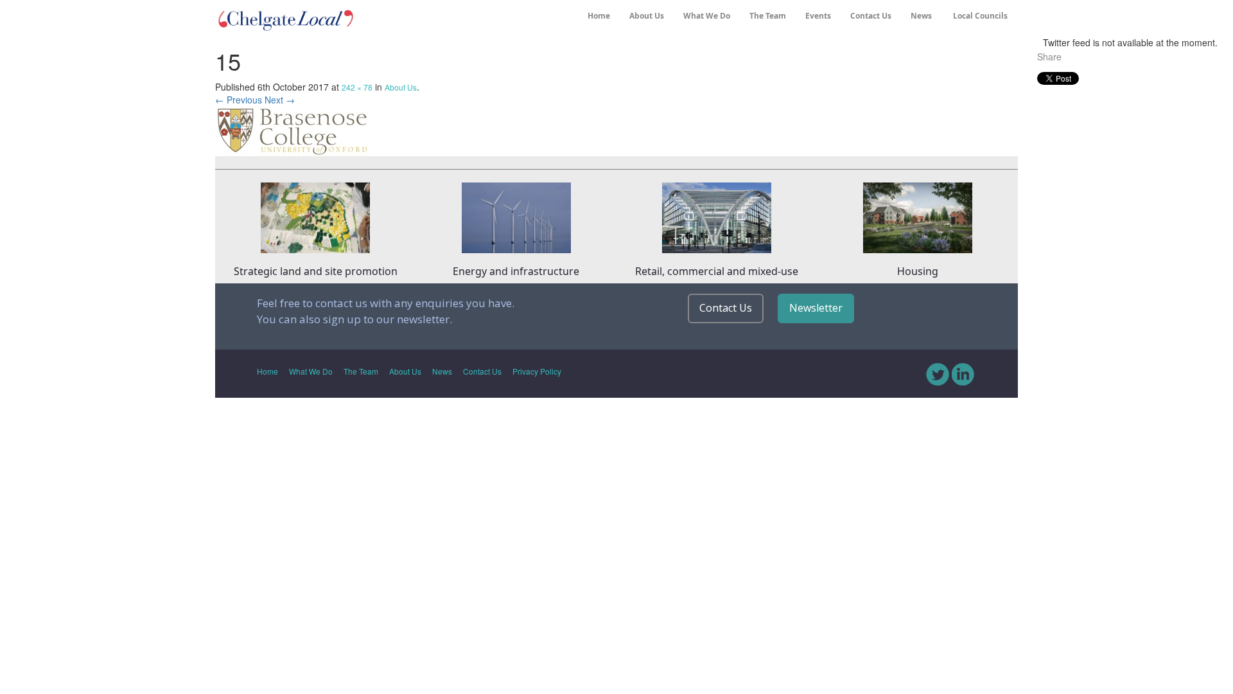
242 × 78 (357, 87)
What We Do (706, 15)
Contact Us (870, 15)
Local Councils (979, 15)
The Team (767, 15)
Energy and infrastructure (516, 271)
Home (599, 15)
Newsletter (816, 308)
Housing (917, 271)
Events (818, 15)
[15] (293, 129)
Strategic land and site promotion (316, 271)
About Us (646, 15)
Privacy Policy (536, 371)
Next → (280, 99)
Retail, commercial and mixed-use (716, 271)
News (921, 15)
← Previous (238, 99)
